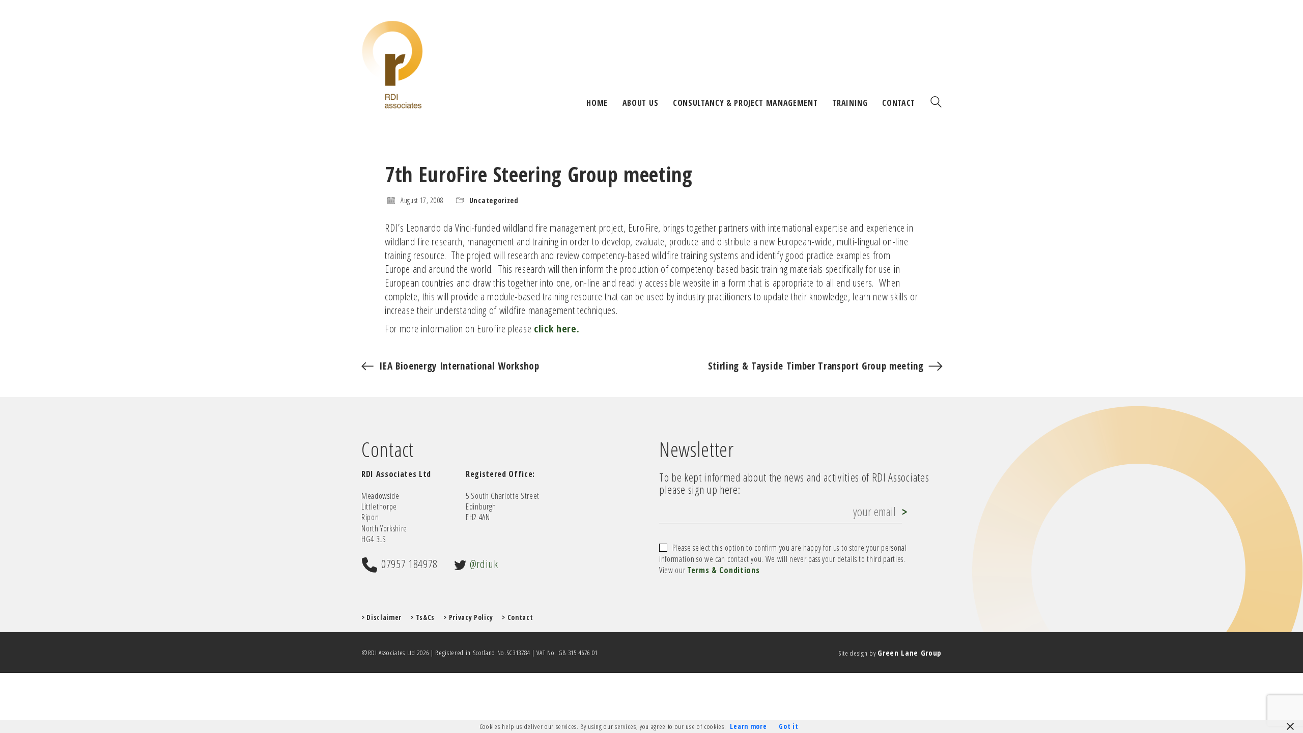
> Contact (517, 617)
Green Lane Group (909, 652)
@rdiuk (484, 563)
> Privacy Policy (468, 617)
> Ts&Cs (422, 617)
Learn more (748, 726)
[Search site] (936, 102)
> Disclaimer (381, 617)
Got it (788, 726)
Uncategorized (494, 200)
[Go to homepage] (392, 64)
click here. (556, 328)
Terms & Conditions (723, 570)
